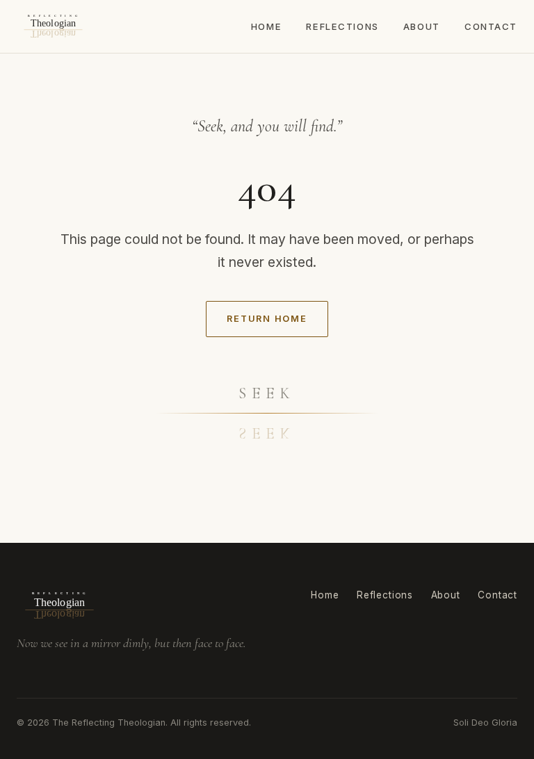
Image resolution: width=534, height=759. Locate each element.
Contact (490, 26)
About (421, 26)
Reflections (342, 26)
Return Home (267, 318)
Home (266, 26)
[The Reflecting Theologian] (53, 26)
